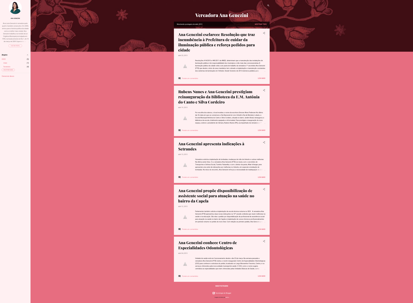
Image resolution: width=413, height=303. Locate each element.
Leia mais (261, 78)
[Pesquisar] (268, 6)
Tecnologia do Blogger (223, 293)
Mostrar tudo (261, 24)
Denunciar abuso (8, 76)
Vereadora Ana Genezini (221, 15)
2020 (4, 59)
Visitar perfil (15, 46)
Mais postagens (221, 286)
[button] (264, 33)
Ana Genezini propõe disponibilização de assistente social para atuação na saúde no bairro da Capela (216, 195)
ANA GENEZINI (15, 18)
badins (227, 297)
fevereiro (6, 67)
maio (5, 63)
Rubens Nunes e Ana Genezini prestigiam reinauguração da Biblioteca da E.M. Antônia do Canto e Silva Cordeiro (219, 96)
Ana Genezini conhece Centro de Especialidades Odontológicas (207, 245)
